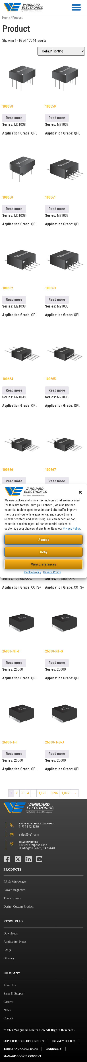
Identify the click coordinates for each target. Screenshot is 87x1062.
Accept (43, 540)
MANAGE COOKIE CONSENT (22, 1056)
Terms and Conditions (21, 1048)
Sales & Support (14, 993)
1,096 (54, 793)
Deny (43, 552)
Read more (14, 118)
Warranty (54, 1048)
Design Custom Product (18, 906)
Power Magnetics (14, 890)
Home (6, 18)
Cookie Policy (32, 572)
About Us (10, 985)
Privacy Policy (71, 528)
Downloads (11, 933)
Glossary (9, 958)
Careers (8, 1001)
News (7, 1010)
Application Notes (15, 941)
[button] (80, 492)
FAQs (7, 950)
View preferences (43, 564)
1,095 (42, 793)
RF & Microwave (15, 881)
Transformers (12, 898)
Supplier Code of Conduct (24, 1041)
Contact (8, 1018)
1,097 (65, 793)
